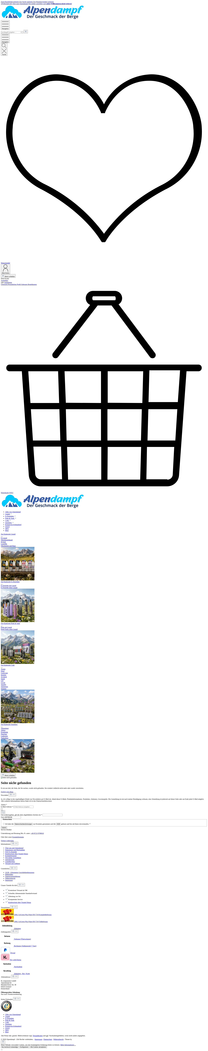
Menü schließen (10, 276)
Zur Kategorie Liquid (8, 534)
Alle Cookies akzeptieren (38, 1047)
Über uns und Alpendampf (14, 848)
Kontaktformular (18, 837)
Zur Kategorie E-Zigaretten (10, 582)
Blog (7, 1032)
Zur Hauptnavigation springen (43, 2)
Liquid (7, 1016)
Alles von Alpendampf (13, 1014)
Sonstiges (8, 1024)
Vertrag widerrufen (7, 841)
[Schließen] (2, 1049)
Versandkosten (38, 1036)
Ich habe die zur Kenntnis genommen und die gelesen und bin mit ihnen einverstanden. (47, 824)
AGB (58, 824)
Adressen (24, 284)
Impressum (9, 880)
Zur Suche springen (26, 2)
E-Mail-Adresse (7, 807)
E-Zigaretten (9, 1018)
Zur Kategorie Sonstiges (9, 724)
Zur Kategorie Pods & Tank (10, 623)
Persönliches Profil (14, 284)
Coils (7, 1022)
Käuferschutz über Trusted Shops (16, 854)
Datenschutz (48, 1039)
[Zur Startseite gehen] (42, 19)
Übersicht (4, 284)
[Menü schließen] (2, 536)
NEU (7, 1030)
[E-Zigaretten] (17, 621)
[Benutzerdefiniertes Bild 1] (6, 1011)
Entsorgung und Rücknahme (15, 850)
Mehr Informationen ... (68, 1045)
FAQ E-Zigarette (11, 852)
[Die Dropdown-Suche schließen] (26, 31)
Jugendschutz (9, 860)
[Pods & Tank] (17, 663)
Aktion (4, 805)
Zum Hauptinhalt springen (10, 2)
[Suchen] (22, 32)
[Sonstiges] (17, 772)
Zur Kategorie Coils (8, 665)
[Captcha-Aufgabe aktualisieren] (3, 812)
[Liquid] (17, 580)
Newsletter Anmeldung (13, 858)
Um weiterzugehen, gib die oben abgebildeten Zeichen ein (21, 815)
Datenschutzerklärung (12, 876)
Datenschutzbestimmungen (23, 824)
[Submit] (2, 809)
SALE (7, 1028)
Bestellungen (32, 284)
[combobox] (11, 32)
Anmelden (4, 280)
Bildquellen (9, 874)
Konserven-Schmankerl (13, 1026)
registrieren (8, 282)
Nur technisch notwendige (10, 1047)
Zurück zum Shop (7, 792)
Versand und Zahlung (12, 863)
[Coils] (17, 722)
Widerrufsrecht (10, 878)
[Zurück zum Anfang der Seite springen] (3, 1042)
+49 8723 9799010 (37, 833)
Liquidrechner (10, 862)
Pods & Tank (9, 1020)
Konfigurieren (24, 1047)
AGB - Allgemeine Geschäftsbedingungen (19, 872)
